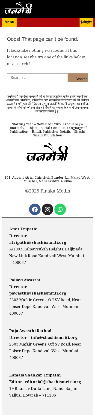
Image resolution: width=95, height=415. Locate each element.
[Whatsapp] (60, 209)
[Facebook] (35, 209)
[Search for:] (37, 77)
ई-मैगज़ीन (86, 22)
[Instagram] (47, 209)
